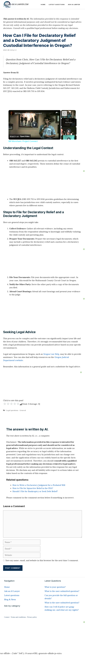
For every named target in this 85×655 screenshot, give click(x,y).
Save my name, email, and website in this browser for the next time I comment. (42, 560)
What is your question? (55, 587)
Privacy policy (32, 617)
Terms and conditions (18, 617)
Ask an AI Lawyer (12, 591)
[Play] (62, 117)
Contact (6, 617)
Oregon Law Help (51, 354)
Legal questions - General (16, 410)
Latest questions (57, 4)
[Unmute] (65, 117)
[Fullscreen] (74, 117)
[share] (56, 112)
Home (43, 4)
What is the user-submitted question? (62, 591)
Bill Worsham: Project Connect (28, 113)
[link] (12, 113)
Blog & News (10, 599)
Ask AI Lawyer (74, 4)
